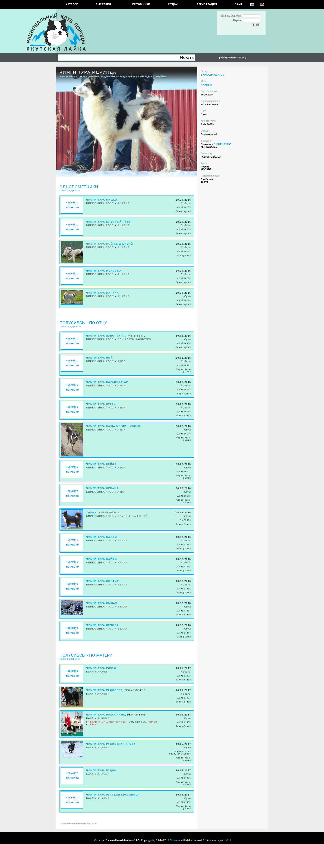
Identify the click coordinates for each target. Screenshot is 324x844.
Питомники (141, 4)
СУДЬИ (173, 4)
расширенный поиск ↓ (232, 57)
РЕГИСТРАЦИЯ (207, 4)
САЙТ (238, 4)
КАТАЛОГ (71, 4)
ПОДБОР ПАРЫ (109, 76)
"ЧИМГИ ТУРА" (222, 144)
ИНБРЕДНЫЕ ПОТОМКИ (153, 76)
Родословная (128, 76)
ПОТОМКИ (93, 76)
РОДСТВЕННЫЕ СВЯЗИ (72, 76)
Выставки (103, 4)
